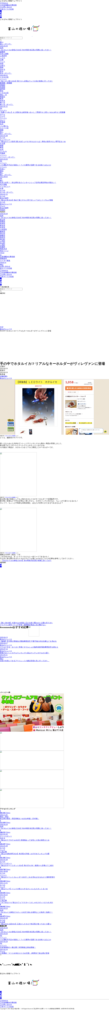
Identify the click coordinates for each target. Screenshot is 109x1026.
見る (1, 71)
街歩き (2, 101)
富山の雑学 (4, 208)
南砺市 (2, 235)
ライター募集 (5, 260)
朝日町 (2, 239)
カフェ (2, 114)
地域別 (2, 210)
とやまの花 (4, 93)
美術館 (2, 87)
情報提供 (3, 258)
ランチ (2, 116)
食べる (2, 102)
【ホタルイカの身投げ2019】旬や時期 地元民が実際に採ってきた (27, 560)
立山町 (2, 243)
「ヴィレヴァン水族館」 (10, 435)
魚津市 (2, 223)
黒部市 (2, 237)
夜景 (1, 98)
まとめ (2, 190)
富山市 (2, 220)
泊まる (2, 69)
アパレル (3, 151)
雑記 (1, 264)
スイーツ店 (4, 128)
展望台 (2, 97)
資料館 (2, 89)
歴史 (1, 91)
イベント (3, 155)
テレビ (2, 206)
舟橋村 (2, 247)
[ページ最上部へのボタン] (1, 955)
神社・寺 (3, 95)
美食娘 (2, 122)
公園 (1, 60)
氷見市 (2, 227)
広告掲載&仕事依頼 (9, 5)
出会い (2, 169)
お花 (1, 149)
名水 (1, 124)
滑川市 (2, 233)
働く (1, 173)
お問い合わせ (7, 7)
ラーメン (3, 118)
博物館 (2, 85)
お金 (1, 188)
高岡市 (2, 221)
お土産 (2, 143)
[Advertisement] (54, 310)
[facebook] (1, 11)
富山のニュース (6, 204)
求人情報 (3, 184)
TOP (1, 327)
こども (2, 58)
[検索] (1, 40)
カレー (2, 120)
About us (5, 3)
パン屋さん (4, 126)
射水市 (2, 225)
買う (1, 132)
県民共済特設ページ (4, 250)
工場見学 (3, 56)
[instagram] (1, 15)
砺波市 (2, 231)
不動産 (2, 153)
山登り (2, 65)
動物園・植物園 (6, 83)
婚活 (1, 171)
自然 (1, 63)
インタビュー (5, 186)
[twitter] (1, 13)
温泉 (1, 67)
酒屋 (1, 130)
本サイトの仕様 (8, 9)
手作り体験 (4, 54)
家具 (1, 147)
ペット (2, 61)
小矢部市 (3, 229)
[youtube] (1, 17)
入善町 (2, 245)
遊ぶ (1, 42)
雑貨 (1, 145)
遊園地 (2, 52)
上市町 (2, 241)
